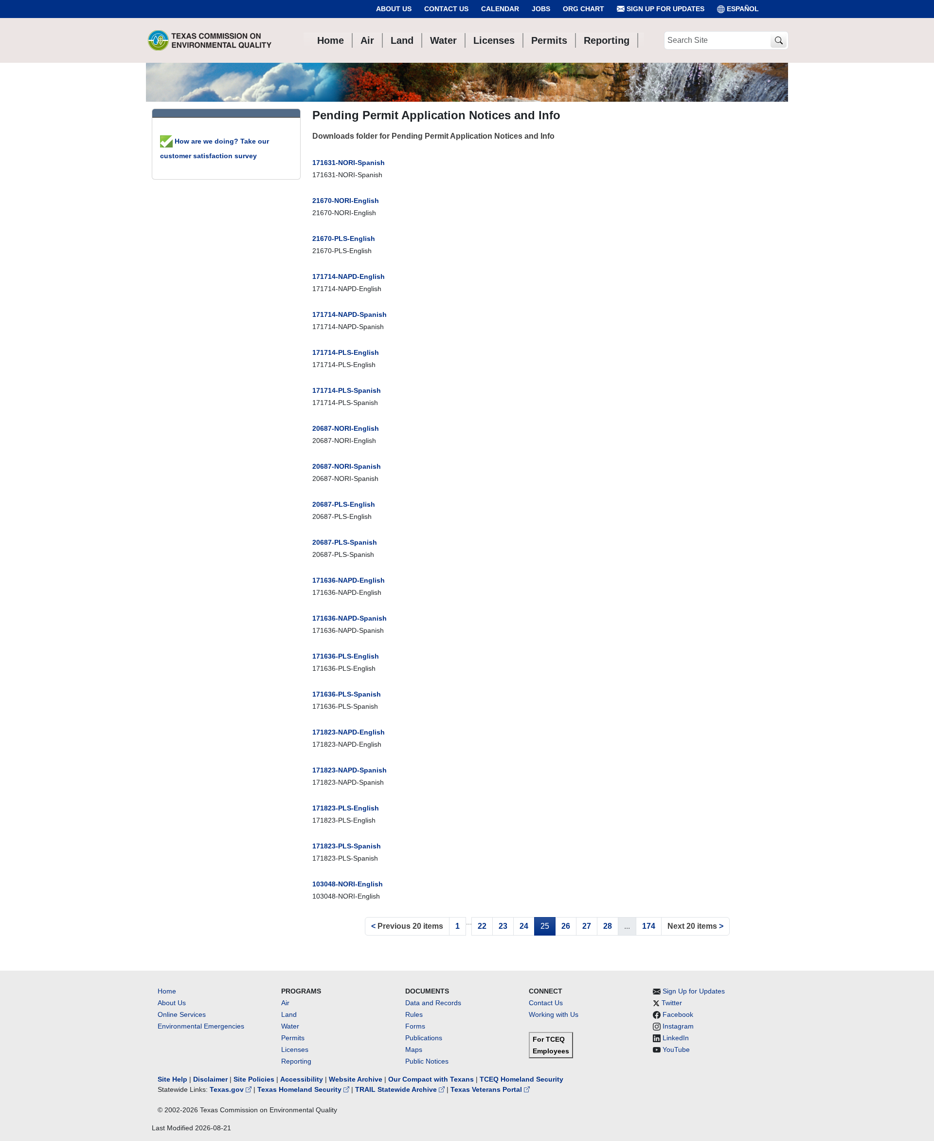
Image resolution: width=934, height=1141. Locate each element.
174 (648, 926)
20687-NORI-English (345, 428)
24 (524, 926)
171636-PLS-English (345, 656)
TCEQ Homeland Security (521, 1079)
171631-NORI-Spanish (348, 162)
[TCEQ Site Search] (778, 40)
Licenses (294, 1049)
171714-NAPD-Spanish (349, 314)
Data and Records (433, 1003)
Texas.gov (228, 1089)
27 (586, 926)
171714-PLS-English (345, 352)
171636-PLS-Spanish (346, 694)
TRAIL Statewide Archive (397, 1089)
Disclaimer (210, 1079)
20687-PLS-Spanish (344, 542)
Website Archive (355, 1079)
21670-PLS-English (343, 238)
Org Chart (583, 9)
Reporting (296, 1061)
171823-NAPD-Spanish (349, 770)
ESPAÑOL (743, 9)
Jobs (541, 9)
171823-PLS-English (345, 808)
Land (289, 1014)
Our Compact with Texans (431, 1079)
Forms (415, 1026)
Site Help (172, 1079)
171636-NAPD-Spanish (349, 618)
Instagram (678, 1026)
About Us (394, 9)
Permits (293, 1038)
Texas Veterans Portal (487, 1089)
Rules (414, 1014)
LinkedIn (676, 1038)
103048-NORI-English (347, 884)
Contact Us (446, 9)
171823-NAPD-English (348, 732)
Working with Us (553, 1014)
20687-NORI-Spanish (346, 466)
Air (285, 1003)
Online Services (182, 1014)
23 (503, 926)
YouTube (676, 1049)
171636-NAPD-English (348, 580)
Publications (423, 1038)
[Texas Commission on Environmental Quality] (209, 40)
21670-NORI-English (345, 200)
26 (565, 926)
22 (482, 926)
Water (290, 1026)
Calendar (500, 9)
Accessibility (302, 1079)
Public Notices (427, 1061)
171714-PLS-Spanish (346, 390)
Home (167, 991)
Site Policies (254, 1079)
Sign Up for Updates (664, 9)
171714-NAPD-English (348, 276)
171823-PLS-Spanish (346, 846)
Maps (413, 1049)
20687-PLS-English (343, 504)
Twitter (672, 1003)
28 (607, 926)
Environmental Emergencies (201, 1026)
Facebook (678, 1014)
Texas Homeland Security (300, 1089)
